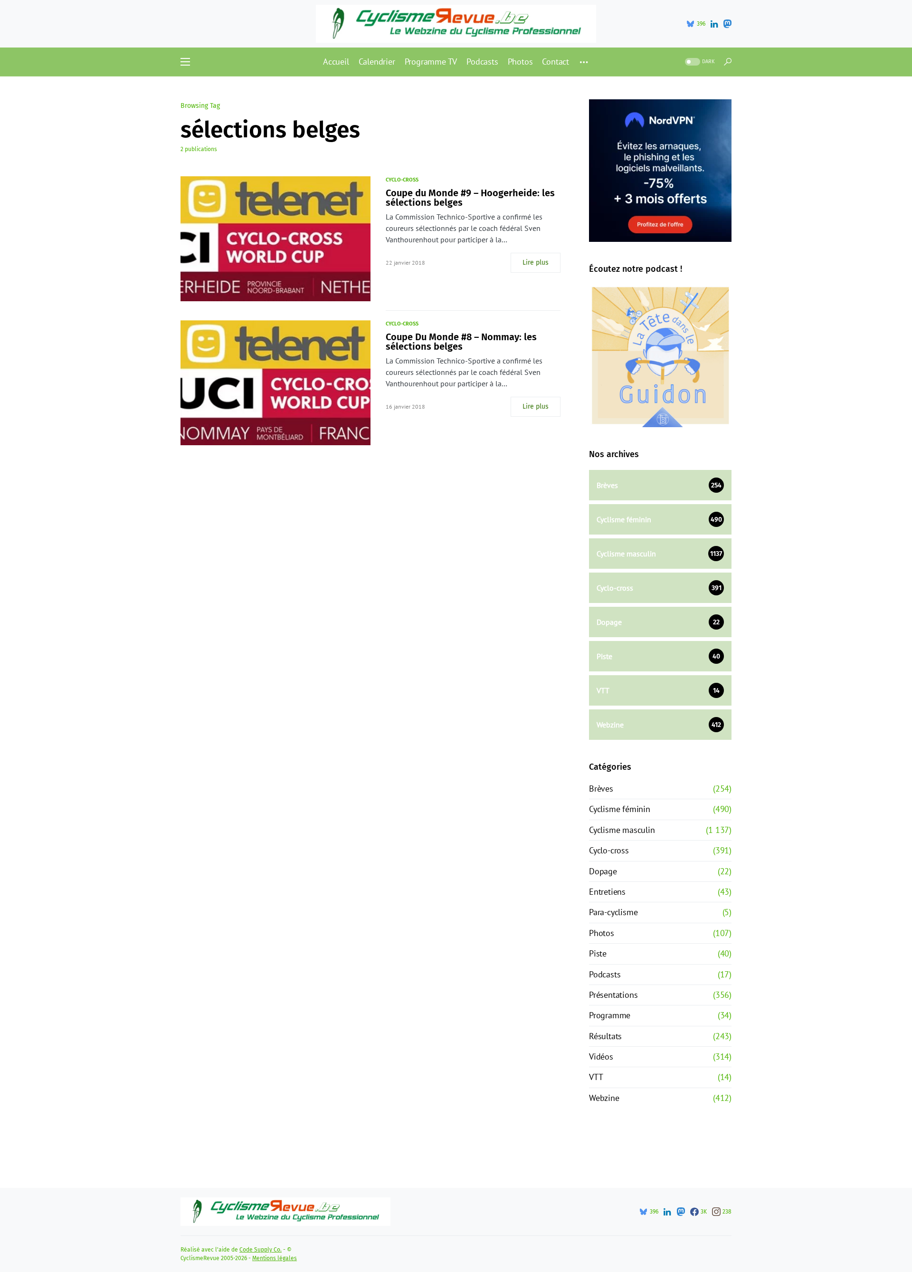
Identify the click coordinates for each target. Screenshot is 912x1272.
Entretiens (607, 891)
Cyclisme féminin (619, 808)
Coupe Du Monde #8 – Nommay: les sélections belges (461, 341)
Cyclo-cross (402, 180)
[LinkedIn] (714, 23)
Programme (609, 1015)
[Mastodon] (727, 23)
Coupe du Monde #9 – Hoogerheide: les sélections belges (470, 197)
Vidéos (601, 1056)
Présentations (613, 994)
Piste (598, 953)
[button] (185, 62)
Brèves (601, 788)
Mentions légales (274, 1258)
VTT (596, 1076)
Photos (601, 933)
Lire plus (535, 262)
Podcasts (604, 974)
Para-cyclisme (613, 912)
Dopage (603, 871)
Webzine (604, 1097)
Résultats (605, 1036)
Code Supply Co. (260, 1249)
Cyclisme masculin (622, 829)
